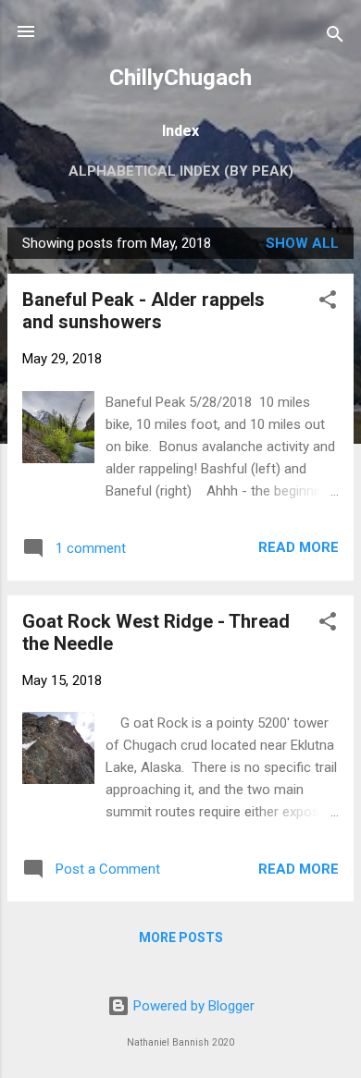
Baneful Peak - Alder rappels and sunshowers (143, 310)
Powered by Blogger (192, 1006)
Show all (302, 243)
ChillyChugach (180, 78)
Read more (298, 547)
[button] (328, 302)
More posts (181, 937)
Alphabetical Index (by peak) (180, 171)
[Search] (335, 37)
